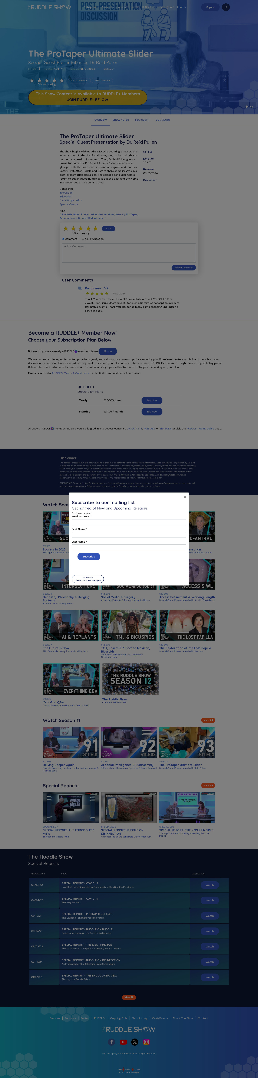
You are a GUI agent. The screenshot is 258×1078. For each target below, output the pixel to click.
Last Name (79, 541)
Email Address (82, 516)
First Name (79, 529)
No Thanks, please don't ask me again (88, 579)
